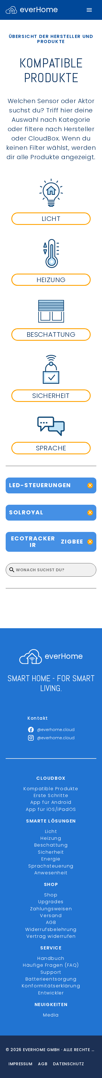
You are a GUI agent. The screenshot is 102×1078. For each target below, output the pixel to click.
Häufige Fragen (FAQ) (51, 965)
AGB (51, 922)
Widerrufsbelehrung (51, 929)
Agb (42, 1064)
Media (51, 1015)
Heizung (51, 838)
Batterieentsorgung (51, 979)
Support (51, 972)
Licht (51, 831)
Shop (51, 895)
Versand (51, 915)
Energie (51, 859)
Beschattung (51, 845)
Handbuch (51, 958)
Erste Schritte (51, 795)
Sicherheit (51, 852)
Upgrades (51, 901)
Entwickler (51, 993)
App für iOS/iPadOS (51, 809)
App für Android (51, 802)
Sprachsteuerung (51, 866)
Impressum (20, 1064)
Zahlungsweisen (51, 909)
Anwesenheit (51, 873)
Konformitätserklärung (51, 986)
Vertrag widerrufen (51, 936)
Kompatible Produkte (51, 788)
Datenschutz (68, 1064)
